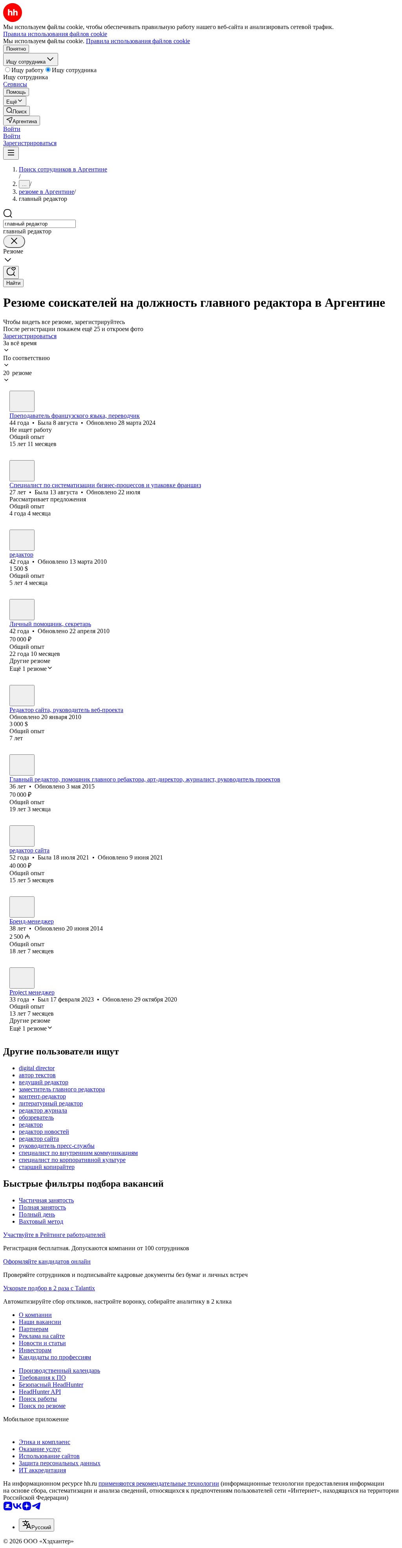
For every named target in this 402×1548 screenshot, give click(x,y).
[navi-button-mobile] (11, 153)
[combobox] (39, 224)
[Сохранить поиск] (11, 272)
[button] (11, 129)
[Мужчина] (22, 695)
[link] (16, 111)
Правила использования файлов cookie (138, 41)
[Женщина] (22, 401)
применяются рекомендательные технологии (159, 1483)
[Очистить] (14, 241)
